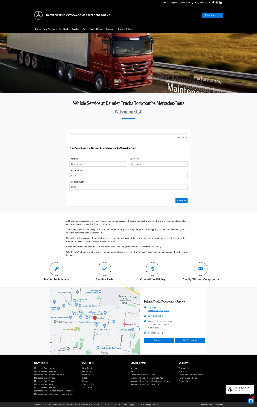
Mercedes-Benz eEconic (45, 371)
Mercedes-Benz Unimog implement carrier (53, 390)
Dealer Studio (217, 404)
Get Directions (190, 340)
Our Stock (63, 29)
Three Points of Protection (143, 374)
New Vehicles (49, 29)
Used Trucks (88, 374)
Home (38, 29)
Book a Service (214, 15)
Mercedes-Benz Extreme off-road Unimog (53, 394)
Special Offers (88, 384)
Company (110, 29)
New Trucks (87, 368)
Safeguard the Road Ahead (191, 374)
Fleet (92, 29)
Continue (181, 200)
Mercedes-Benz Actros (44, 377)
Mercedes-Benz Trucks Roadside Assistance (151, 381)
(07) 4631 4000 (202, 2)
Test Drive (87, 387)
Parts (85, 29)
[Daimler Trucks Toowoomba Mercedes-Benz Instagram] (217, 2)
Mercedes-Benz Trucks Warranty (146, 384)
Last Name (135, 158)
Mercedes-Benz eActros (45, 368)
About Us (183, 371)
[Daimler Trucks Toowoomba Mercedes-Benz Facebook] (214, 2)
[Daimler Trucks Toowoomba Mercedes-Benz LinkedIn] (221, 2)
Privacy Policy (185, 381)
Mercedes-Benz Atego (44, 381)
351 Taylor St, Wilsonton (178, 2)
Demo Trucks (88, 371)
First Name (74, 158)
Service (75, 29)
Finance (99, 29)
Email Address (76, 170)
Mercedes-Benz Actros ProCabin (49, 374)
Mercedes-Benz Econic (44, 387)
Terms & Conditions (188, 377)
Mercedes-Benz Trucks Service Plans (147, 377)
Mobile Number (77, 181)
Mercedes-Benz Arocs (44, 384)
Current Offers (125, 29)
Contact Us (159, 340)
